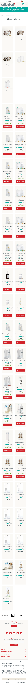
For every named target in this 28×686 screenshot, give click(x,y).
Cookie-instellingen (20, 682)
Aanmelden (14, 644)
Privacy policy (21, 662)
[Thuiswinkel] (23, 1)
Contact (14, 626)
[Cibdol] (8, 4)
